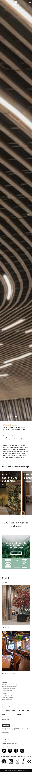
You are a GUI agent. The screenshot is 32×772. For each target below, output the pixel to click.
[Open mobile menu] (29, 2)
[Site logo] (15, 2)
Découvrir (8, 761)
